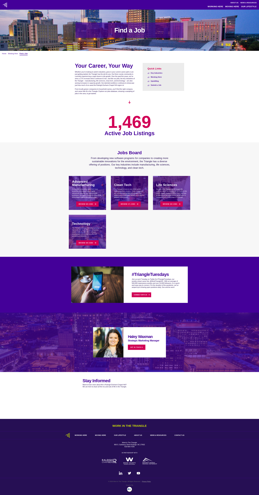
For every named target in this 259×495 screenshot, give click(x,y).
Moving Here (232, 6)
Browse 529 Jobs (86, 204)
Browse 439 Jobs (86, 243)
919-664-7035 (129, 447)
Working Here (215, 6)
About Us (234, 3)
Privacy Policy (146, 481)
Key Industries (156, 73)
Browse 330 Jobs (170, 204)
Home (4, 53)
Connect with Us (140, 295)
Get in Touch (135, 347)
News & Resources (248, 3)
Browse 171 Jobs (128, 204)
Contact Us (179, 435)
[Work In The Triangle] (4, 4)
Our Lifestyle (249, 6)
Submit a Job (156, 85)
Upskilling (155, 81)
